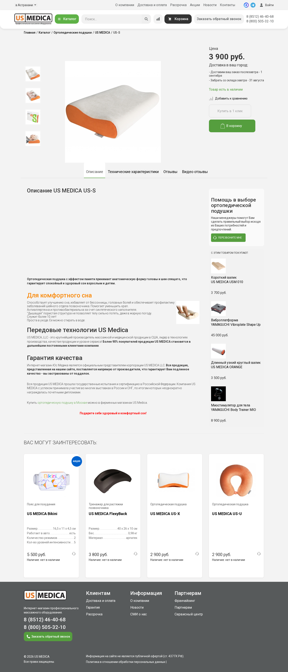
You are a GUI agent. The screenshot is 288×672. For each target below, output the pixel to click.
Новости (210, 5)
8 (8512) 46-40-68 (260, 17)
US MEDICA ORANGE (236, 365)
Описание (94, 171)
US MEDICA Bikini (42, 513)
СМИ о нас (138, 614)
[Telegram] (253, 5)
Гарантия (93, 607)
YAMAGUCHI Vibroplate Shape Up (236, 322)
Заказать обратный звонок (219, 19)
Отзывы (170, 171)
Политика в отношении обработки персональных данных (125, 662)
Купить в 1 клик (230, 111)
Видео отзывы (195, 171)
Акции (195, 5)
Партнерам (183, 607)
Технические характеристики (133, 171)
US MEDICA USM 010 (227, 279)
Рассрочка (178, 5)
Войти (269, 5)
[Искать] (146, 19)
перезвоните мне (230, 237)
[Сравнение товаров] (158, 19)
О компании (124, 5)
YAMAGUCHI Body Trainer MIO (233, 407)
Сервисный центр (189, 614)
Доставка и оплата (152, 5)
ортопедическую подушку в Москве (62, 402)
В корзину (234, 126)
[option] (33, 74)
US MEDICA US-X (165, 513)
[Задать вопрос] (73, 553)
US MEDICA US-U (227, 513)
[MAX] (246, 5)
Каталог (69, 19)
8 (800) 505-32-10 (260, 21)
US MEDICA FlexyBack (108, 513)
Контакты (227, 5)
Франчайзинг (185, 601)
